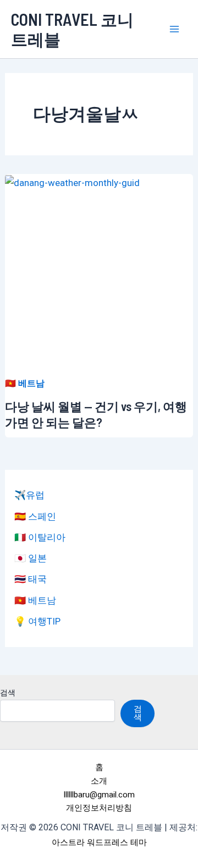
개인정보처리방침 (99, 808)
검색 (7, 692)
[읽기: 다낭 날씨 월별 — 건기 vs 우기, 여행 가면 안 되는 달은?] (72, 181)
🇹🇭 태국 (30, 578)
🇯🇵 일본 (30, 558)
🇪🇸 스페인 (35, 516)
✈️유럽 (29, 495)
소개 (99, 781)
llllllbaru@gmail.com (99, 795)
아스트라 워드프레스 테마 (99, 842)
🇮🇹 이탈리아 (39, 537)
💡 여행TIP (37, 621)
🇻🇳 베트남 (25, 383)
